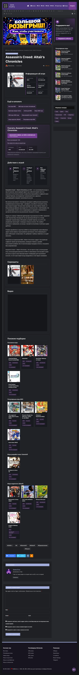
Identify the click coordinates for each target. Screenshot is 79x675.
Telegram (72, 5)
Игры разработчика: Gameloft (29, 115)
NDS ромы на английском (16, 50)
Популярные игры (8, 653)
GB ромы (30, 657)
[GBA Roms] (9, 5)
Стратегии (63, 118)
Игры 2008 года (39, 110)
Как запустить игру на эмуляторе (16, 143)
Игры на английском (8, 660)
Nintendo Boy (11, 65)
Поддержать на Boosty (64, 38)
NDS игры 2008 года (14, 115)
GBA (48, 5)
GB (39, 5)
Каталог (33, 5)
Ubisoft (32, 545)
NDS (53, 5)
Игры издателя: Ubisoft (14, 119)
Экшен (28, 549)
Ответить (15, 577)
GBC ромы (31, 655)
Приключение (43, 545)
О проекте (56, 655)
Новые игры (6, 655)
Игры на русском (7, 657)
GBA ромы (31, 650)
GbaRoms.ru (15, 669)
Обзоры (66, 5)
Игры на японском (8, 662)
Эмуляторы (59, 5)
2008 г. (10, 545)
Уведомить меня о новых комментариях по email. (19, 626)
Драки (61, 111)
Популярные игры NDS (29, 119)
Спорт (56, 118)
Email (7, 615)
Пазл (67, 111)
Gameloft (24, 545)
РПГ (65, 114)
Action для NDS (28, 110)
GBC (43, 5)
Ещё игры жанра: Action (15, 110)
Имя (7, 609)
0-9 (5, 11)
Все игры (5, 650)
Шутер (69, 118)
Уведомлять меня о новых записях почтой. (18, 629)
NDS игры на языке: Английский (27, 106)
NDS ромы (31, 653)
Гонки (56, 111)
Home (8, 50)
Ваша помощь (56, 657)
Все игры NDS (12, 106)
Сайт (29, 615)
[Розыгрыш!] (27, 31)
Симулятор (71, 114)
